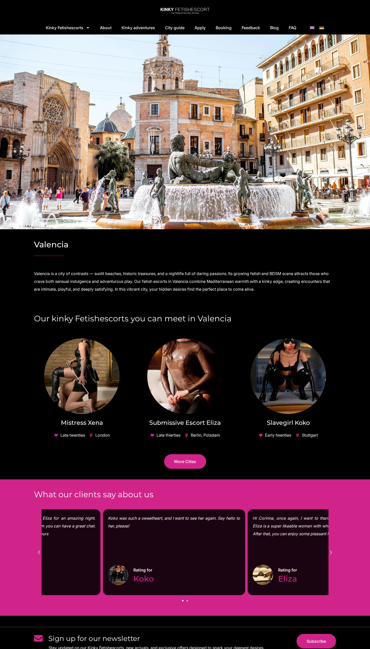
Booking (224, 27)
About (106, 27)
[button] (39, 552)
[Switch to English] (312, 27)
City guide (174, 27)
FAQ (292, 27)
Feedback (251, 27)
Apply (200, 27)
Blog (274, 27)
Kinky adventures (138, 27)
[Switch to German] (321, 27)
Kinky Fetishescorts (64, 27)
